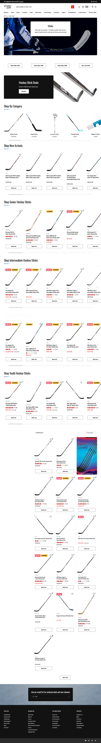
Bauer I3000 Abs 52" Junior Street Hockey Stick (32, 349)
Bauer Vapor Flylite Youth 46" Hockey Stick (72, 404)
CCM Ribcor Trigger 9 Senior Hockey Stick (39, 500)
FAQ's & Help (30, 714)
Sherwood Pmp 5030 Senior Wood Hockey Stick (84, 620)
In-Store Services (82, 12)
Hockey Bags (6, 719)
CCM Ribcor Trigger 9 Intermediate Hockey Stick (73, 291)
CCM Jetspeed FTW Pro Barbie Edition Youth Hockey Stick (13, 176)
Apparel (63, 12)
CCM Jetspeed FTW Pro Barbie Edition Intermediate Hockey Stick (73, 177)
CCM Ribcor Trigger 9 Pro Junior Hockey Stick (52, 346)
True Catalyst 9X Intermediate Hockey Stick (12, 291)
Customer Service (32, 721)
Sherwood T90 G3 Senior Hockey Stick (10, 233)
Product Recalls (55, 717)
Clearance (6, 12)
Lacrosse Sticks (54, 134)
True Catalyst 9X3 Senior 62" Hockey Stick (83, 578)
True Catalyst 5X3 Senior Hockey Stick (43, 538)
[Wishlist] (90, 7)
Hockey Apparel (7, 721)
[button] (95, 7)
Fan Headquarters (72, 12)
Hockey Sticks (11, 16)
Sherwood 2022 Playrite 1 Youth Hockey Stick (11, 404)
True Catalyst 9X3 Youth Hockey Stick (51, 404)
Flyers (5, 725)
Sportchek (78, 721)
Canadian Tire (79, 714)
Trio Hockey (79, 727)
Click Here (25, 1)
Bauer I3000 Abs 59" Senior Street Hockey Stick (53, 237)
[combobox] (45, 7)
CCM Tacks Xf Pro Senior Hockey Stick (86, 538)
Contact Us (54, 714)
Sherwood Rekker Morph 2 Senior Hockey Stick (40, 616)
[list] (50, 65)
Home (6, 16)
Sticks (12, 12)
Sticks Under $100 (15, 65)
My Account (95, 1)
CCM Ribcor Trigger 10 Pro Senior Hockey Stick (40, 659)
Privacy (29, 727)
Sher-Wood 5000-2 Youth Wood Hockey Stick (32, 408)
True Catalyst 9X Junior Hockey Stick (10, 346)
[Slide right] (97, 125)
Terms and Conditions (32, 730)
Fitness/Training (47, 12)
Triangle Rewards (80, 725)
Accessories (56, 12)
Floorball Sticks (75, 134)
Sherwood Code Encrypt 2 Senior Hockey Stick (62, 500)
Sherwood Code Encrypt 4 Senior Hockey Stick (72, 233)
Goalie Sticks (34, 134)
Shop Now (24, 91)
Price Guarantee (55, 719)
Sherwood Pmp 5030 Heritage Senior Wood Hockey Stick (33, 237)
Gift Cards (6, 727)
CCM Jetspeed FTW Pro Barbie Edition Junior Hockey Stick (53, 176)
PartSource (78, 719)
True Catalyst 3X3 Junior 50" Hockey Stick (72, 346)
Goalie (31, 12)
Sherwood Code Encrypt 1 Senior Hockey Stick (40, 578)
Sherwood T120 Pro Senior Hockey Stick (61, 539)
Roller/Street (38, 12)
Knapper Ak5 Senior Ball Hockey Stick (65, 616)
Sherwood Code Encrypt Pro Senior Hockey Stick (83, 500)
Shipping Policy (31, 732)
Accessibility (55, 723)
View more (6, 109)
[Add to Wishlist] (19, 154)
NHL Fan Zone (7, 723)
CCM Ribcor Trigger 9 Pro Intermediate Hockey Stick (52, 291)
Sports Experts (79, 723)
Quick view (13, 188)
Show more (65, 677)
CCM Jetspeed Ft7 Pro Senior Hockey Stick (61, 462)
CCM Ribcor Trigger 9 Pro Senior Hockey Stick (62, 578)
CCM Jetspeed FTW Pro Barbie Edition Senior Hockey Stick (33, 176)
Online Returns (31, 723)
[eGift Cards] (83, 7)
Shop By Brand (7, 714)
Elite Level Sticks (86, 65)
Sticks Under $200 (38, 65)
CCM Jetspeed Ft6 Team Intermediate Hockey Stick (32, 291)
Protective (24, 12)
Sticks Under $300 (62, 65)
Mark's (77, 717)
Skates (18, 12)
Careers (29, 719)
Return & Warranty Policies (34, 725)
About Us (30, 717)
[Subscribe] (68, 696)
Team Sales (54, 727)
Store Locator (55, 721)
